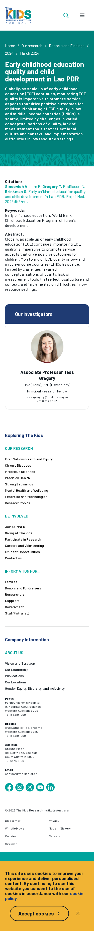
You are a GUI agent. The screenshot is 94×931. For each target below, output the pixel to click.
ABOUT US (14, 652)
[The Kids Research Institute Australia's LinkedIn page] (50, 787)
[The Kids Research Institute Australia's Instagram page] (19, 787)
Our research (32, 45)
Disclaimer (13, 820)
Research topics (17, 503)
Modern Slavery (60, 828)
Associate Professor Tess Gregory (47, 375)
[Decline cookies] (77, 913)
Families (11, 582)
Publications (14, 676)
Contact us (13, 558)
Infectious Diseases (20, 471)
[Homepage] (18, 15)
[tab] (47, 383)
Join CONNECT (16, 527)
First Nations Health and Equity (29, 459)
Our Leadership (17, 669)
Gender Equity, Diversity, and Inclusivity (35, 688)
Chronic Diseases (18, 465)
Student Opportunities (22, 552)
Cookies (11, 836)
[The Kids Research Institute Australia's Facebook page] (9, 787)
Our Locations (16, 682)
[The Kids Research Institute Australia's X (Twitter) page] (30, 787)
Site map (11, 844)
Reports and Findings (66, 45)
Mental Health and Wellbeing (26, 490)
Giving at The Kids (18, 533)
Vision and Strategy (20, 663)
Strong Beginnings (19, 484)
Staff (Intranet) (17, 613)
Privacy (54, 820)
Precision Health (17, 478)
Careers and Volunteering (24, 545)
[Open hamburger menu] (82, 15)
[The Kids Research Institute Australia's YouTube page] (40, 787)
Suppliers (12, 600)
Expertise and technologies (26, 496)
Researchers (15, 594)
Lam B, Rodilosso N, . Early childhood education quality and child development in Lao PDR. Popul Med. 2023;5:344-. (45, 194)
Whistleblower (15, 828)
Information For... (22, 571)
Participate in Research (23, 539)
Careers (55, 836)
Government (14, 607)
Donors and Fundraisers (23, 588)
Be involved (16, 515)
